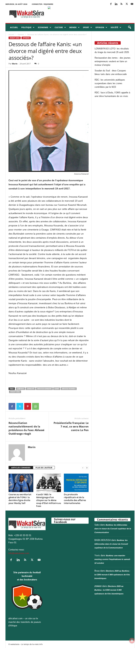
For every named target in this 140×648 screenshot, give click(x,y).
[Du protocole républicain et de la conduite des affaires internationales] (76, 483)
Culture (59, 27)
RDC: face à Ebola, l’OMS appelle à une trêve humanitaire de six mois (112, 94)
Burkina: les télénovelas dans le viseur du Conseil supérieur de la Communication (112, 528)
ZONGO (98, 586)
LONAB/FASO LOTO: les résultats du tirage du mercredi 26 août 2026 (112, 50)
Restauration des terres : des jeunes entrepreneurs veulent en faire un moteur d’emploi (112, 61)
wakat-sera (14, 38)
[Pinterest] (27, 406)
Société (114, 27)
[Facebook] (111, 4)
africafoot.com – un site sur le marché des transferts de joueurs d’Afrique (24, 622)
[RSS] (121, 4)
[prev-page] (83, 468)
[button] (129, 27)
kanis (56, 389)
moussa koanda (68, 389)
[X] (127, 4)
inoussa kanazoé (44, 389)
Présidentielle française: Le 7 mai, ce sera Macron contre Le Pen (71, 426)
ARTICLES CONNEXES (20, 467)
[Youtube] (132, 4)
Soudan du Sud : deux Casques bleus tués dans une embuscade (111, 72)
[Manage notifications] (132, 640)
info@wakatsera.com (18, 553)
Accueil (14, 27)
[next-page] (87, 468)
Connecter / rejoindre (42, 4)
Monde (72, 27)
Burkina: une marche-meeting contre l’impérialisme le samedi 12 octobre (112, 559)
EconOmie (43, 27)
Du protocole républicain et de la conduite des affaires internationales (75, 499)
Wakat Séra (15, 392)
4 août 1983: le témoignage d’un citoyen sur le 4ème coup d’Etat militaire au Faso (48, 500)
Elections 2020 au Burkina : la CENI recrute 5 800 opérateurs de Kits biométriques (112, 574)
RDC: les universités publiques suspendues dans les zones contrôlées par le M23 (110, 83)
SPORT (86, 27)
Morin (14, 63)
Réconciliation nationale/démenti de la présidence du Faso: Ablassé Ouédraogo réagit (26, 428)
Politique (26, 27)
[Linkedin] (116, 4)
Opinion (99, 27)
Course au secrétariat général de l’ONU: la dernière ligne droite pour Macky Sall (20, 499)
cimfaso (20, 389)
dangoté (30, 389)
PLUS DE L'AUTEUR (44, 467)
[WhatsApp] (35, 406)
